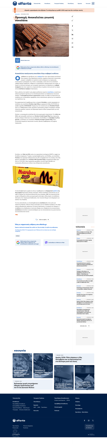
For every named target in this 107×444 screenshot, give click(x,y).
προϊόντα (55, 191)
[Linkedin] (72, 34)
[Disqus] (43, 266)
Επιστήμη (77, 405)
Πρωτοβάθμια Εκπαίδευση (19, 403)
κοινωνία (20, 350)
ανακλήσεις (51, 92)
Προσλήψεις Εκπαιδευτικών (61, 398)
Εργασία (80, 3)
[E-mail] (72, 47)
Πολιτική (56, 410)
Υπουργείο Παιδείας (59, 3)
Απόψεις (77, 401)
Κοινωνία (88, 3)
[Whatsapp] (72, 42)
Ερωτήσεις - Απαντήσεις (81, 412)
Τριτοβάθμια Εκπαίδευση (61, 403)
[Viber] (72, 38)
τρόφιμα (17, 235)
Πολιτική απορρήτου (28, 425)
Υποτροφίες (15, 409)
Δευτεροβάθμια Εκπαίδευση (19, 405)
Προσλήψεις (44, 407)
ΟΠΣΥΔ (68, 400)
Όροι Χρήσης (16, 425)
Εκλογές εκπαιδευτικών (24, 409)
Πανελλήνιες (71, 3)
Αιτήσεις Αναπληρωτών (59, 400)
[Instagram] (88, 420)
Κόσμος (77, 398)
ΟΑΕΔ (38, 407)
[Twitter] (72, 30)
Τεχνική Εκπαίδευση (17, 407)
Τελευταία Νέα (37, 3)
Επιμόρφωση (78, 408)
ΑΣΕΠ (35, 407)
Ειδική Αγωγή (26, 407)
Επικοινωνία (15, 427)
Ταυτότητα (25, 427)
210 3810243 (89, 427)
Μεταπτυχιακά (58, 407)
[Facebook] (72, 26)
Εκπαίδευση (47, 3)
